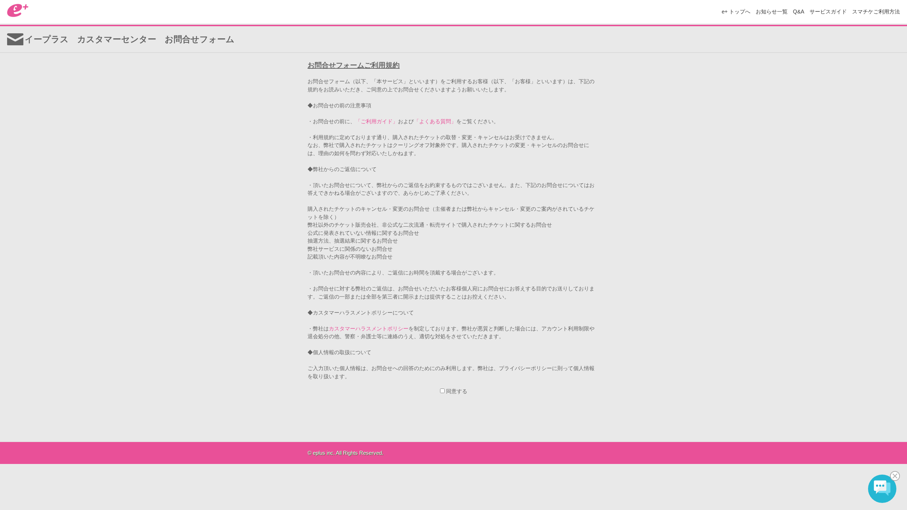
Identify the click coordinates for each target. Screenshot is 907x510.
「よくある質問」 (435, 121)
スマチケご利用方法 (876, 11)
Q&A (798, 11)
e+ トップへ (736, 11)
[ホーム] (17, 15)
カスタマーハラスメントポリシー (369, 328)
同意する (456, 391)
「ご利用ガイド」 (376, 121)
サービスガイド (828, 11)
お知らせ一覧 (772, 11)
